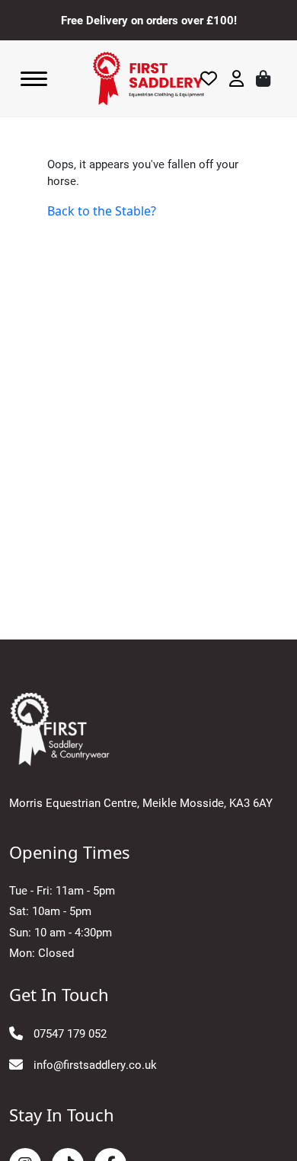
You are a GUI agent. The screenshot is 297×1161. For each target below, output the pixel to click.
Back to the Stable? (101, 211)
